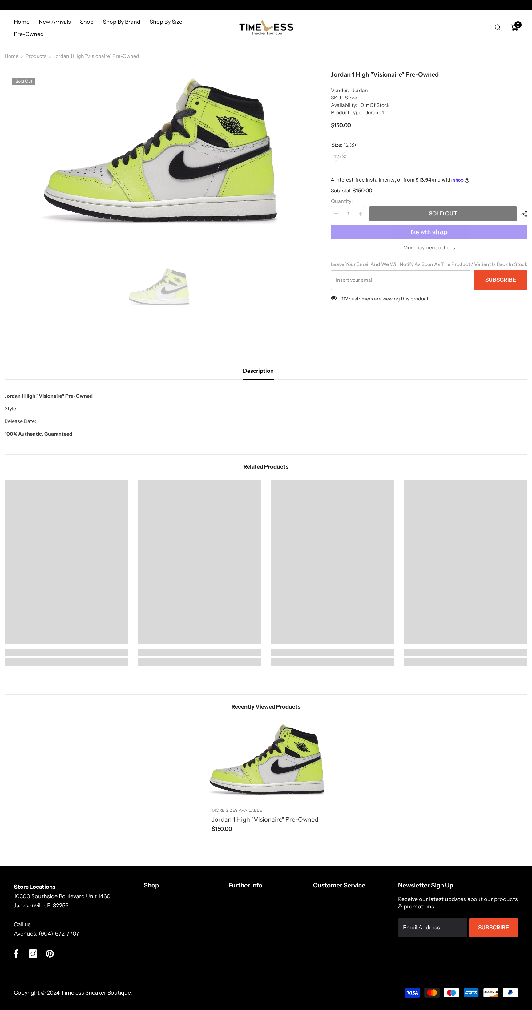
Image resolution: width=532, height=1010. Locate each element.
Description (258, 371)
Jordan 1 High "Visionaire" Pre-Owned (265, 819)
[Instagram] (33, 954)
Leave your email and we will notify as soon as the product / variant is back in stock (429, 264)
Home (11, 56)
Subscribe (500, 280)
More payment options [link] (429, 248)
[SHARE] (522, 214)
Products (36, 56)
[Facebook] (16, 954)
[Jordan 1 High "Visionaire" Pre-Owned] (266, 759)
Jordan (360, 90)
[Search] (498, 27)
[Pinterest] (50, 954)
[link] (66, 652)
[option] (158, 151)
